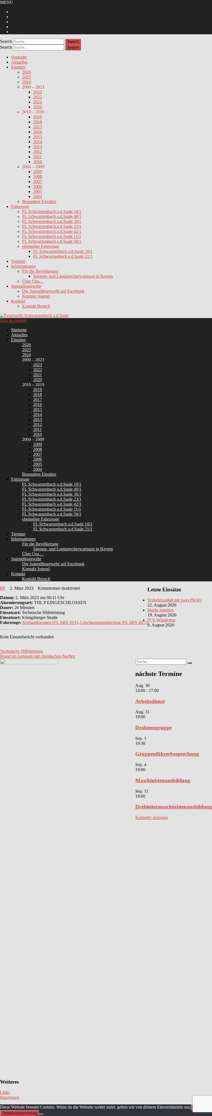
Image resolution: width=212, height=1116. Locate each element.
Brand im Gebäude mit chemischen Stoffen (37, 656)
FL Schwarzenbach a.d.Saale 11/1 (51, 236)
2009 (37, 171)
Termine (18, 261)
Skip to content (13, 320)
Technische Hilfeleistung (21, 651)
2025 (26, 77)
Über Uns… (33, 281)
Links (5, 1092)
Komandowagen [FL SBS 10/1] (50, 622)
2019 (37, 117)
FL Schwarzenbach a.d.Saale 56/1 (51, 241)
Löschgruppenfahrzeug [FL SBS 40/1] (113, 622)
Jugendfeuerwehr (26, 286)
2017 (37, 126)
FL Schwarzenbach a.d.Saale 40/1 (51, 216)
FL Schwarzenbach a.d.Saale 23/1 (51, 226)
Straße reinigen (160, 610)
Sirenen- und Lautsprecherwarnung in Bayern (73, 276)
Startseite (19, 57)
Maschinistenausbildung (162, 780)
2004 (37, 196)
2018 (37, 121)
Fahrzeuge (20, 206)
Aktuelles (19, 62)
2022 (37, 97)
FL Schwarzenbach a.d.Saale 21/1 (62, 256)
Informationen (23, 266)
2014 (37, 141)
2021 (37, 102)
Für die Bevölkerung (40, 271)
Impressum (9, 1097)
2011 (37, 156)
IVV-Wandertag (161, 620)
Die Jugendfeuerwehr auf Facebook (53, 291)
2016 (37, 131)
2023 (37, 92)
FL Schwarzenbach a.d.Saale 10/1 (51, 211)
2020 (37, 107)
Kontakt (18, 301)
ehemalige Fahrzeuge (40, 246)
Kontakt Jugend (36, 296)
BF (3, 588)
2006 (37, 186)
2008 (37, 176)
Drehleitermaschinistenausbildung (173, 807)
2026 (26, 72)
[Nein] (41, 1114)
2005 (37, 191)
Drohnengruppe (153, 727)
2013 (37, 146)
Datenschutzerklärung (19, 1113)
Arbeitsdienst (150, 701)
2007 (37, 181)
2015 (37, 136)
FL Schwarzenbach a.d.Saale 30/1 (51, 221)
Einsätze (18, 67)
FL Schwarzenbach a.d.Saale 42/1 (51, 231)
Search (6, 41)
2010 (37, 161)
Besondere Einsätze (39, 201)
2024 (26, 82)
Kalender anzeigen (151, 817)
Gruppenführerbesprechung (167, 754)
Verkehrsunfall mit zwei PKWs (174, 600)
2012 (37, 151)
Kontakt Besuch (36, 306)
